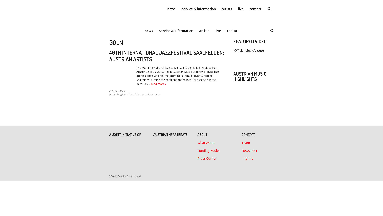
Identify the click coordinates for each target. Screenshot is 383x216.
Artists (227, 8)
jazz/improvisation (141, 94)
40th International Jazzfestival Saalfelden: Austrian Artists (166, 56)
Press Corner (207, 158)
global (124, 94)
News (171, 8)
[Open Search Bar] (269, 8)
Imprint (247, 158)
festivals (114, 94)
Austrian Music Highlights (249, 76)
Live (241, 8)
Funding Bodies (208, 150)
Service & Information (199, 8)
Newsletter (249, 150)
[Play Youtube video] (252, 57)
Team (246, 143)
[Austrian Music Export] (111, 31)
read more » (159, 84)
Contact (256, 8)
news (158, 94)
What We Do (206, 143)
